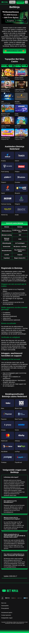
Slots (23, 65)
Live (10, 65)
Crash (16, 65)
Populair (3, 65)
